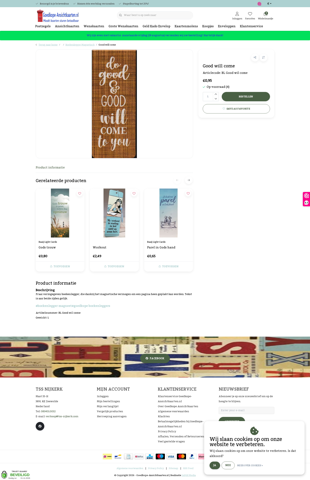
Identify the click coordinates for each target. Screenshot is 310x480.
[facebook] (40, 426)
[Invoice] (128, 456)
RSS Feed (188, 468)
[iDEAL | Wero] (107, 456)
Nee (228, 465)
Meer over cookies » (250, 465)
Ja (214, 465)
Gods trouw (47, 247)
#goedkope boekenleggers (91, 306)
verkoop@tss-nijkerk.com (62, 416)
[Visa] (170, 456)
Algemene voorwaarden (130, 468)
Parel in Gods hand (161, 247)
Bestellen (246, 96)
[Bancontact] (118, 456)
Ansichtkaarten (67, 26)
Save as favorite (238, 108)
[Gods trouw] (60, 213)
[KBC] (149, 456)
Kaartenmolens (186, 26)
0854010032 (48, 411)
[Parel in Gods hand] (168, 213)
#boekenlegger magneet (54, 306)
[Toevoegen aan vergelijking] (263, 57)
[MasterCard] (181, 456)
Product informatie (50, 167)
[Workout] (114, 213)
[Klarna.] (202, 456)
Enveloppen (227, 26)
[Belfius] (139, 456)
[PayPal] (192, 456)
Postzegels (43, 26)
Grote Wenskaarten (123, 26)
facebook (157, 358)
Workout (99, 247)
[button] (255, 57)
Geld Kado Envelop (156, 26)
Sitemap (173, 468)
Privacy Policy (156, 468)
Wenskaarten (94, 26)
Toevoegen (62, 266)
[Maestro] (160, 456)
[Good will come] (114, 103)
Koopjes (208, 26)
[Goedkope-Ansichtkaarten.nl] (58, 17)
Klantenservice (251, 26)
